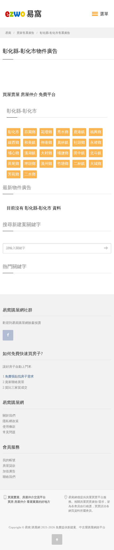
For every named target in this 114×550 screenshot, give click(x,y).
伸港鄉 (46, 143)
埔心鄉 (13, 153)
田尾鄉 (13, 164)
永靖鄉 (95, 143)
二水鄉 (30, 174)
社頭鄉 (79, 143)
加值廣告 (9, 471)
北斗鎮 (95, 153)
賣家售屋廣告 (25, 32)
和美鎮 (30, 143)
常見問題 (9, 432)
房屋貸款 (9, 466)
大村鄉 (46, 153)
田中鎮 (79, 153)
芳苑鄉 (13, 174)
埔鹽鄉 (62, 153)
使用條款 (9, 426)
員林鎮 (62, 143)
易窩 (8, 32)
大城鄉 (95, 164)
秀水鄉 (62, 132)
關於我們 (9, 415)
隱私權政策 (11, 421)
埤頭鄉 (30, 164)
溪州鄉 (46, 164)
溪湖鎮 (30, 153)
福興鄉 (95, 132)
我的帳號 (9, 460)
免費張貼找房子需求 (19, 376)
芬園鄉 (30, 132)
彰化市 (13, 132)
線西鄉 (13, 143)
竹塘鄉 (62, 164)
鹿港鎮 (79, 132)
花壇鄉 (46, 132)
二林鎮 (79, 164)
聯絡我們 (9, 477)
